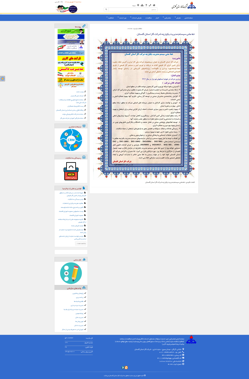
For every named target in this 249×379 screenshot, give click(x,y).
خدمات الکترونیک (142, 339)
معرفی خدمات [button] (136, 18)
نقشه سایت (174, 341)
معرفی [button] (178, 18)
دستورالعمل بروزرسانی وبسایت (144, 341)
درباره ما (159, 341)
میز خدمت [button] (122, 18)
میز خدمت (164, 339)
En (62, 1)
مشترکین (172, 339)
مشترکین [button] (167, 18)
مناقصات (148, 18)
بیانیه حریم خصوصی (177, 344)
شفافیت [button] (111, 18)
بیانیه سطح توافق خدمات (124, 341)
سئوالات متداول (154, 339)
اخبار (157, 18)
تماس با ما (165, 341)
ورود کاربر (166, 344)
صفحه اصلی (189, 18)
